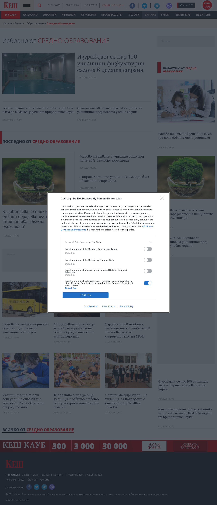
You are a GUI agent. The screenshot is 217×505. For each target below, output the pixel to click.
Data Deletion (90, 306)
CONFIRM (86, 295)
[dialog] (108, 252)
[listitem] (108, 242)
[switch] (148, 249)
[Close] (163, 199)
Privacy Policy (126, 306)
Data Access (108, 306)
